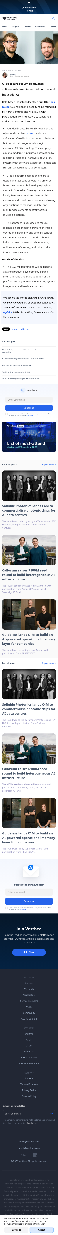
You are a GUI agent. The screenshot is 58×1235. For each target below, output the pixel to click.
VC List (29, 1039)
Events (53, 26)
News (4, 26)
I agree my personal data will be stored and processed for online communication (30, 908)
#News (15, 329)
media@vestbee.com (29, 1148)
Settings (16, 1229)
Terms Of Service (29, 1084)
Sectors (27, 26)
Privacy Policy (29, 1090)
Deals (6, 329)
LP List (29, 1045)
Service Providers (29, 1000)
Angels (29, 1006)
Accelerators (29, 994)
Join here (29, 10)
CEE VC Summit (29, 1018)
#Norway (25, 329)
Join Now (29, 952)
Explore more (49, 464)
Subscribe (29, 901)
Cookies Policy (29, 1096)
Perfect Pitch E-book (29, 1063)
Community (29, 1012)
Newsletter (40, 26)
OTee (30, 133)
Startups (29, 983)
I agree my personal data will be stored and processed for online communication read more (30, 414)
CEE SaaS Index (29, 1057)
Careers (29, 1078)
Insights (15, 26)
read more (29, 415)
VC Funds (29, 988)
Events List (29, 1051)
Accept (41, 1229)
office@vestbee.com (29, 1141)
